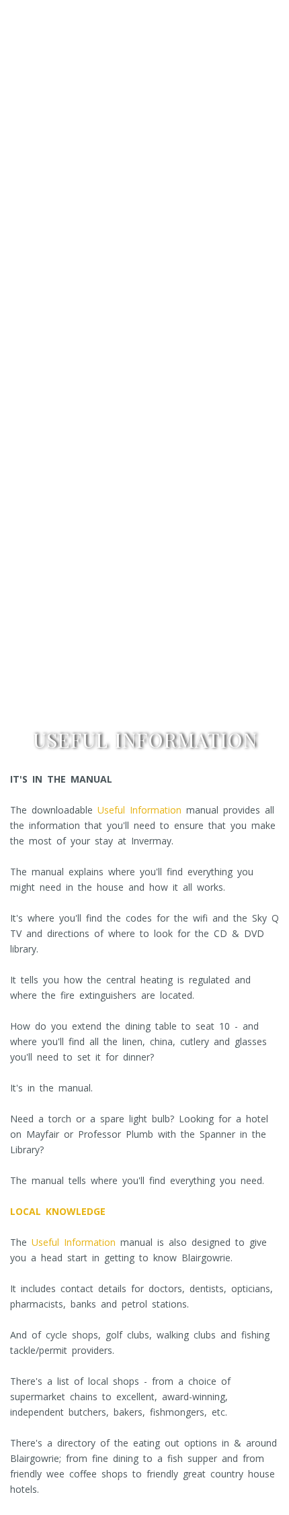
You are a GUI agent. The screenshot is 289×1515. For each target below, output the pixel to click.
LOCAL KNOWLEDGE (58, 1211)
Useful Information (139, 809)
